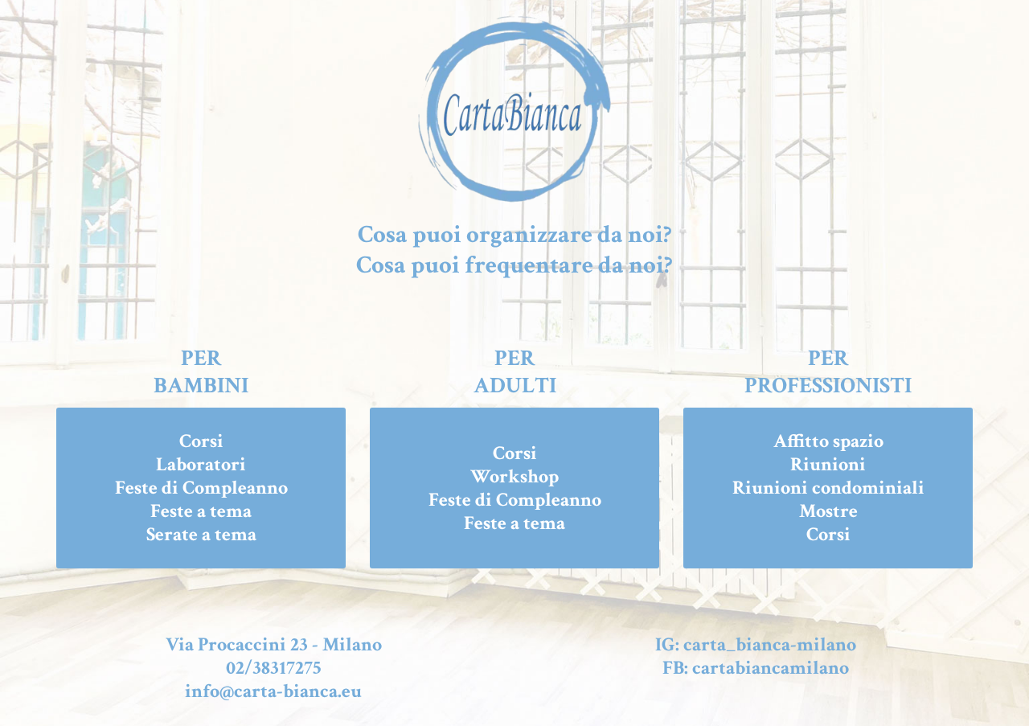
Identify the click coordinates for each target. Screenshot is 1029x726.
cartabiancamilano (770, 667)
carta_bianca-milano (769, 644)
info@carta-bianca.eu (273, 691)
